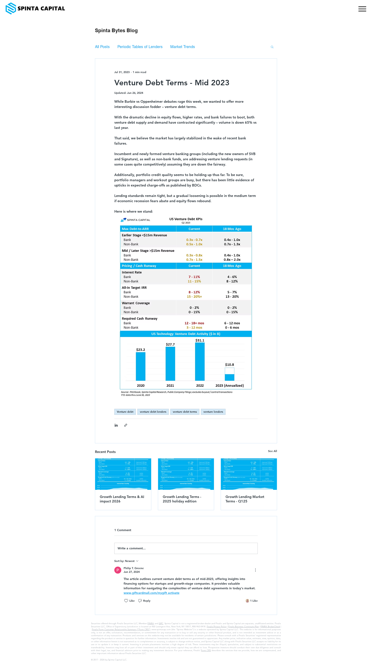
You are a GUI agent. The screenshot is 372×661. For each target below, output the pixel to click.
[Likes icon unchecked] (126, 600)
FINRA (150, 623)
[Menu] (361, 9)
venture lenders (213, 411)
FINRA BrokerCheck (270, 626)
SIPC (161, 623)
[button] (272, 46)
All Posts (102, 46)
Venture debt (125, 411)
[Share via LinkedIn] (116, 425)
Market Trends (182, 46)
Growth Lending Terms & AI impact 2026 (122, 498)
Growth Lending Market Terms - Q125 (245, 498)
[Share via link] (125, 425)
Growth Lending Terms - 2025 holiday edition (182, 498)
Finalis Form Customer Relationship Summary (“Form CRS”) (121, 629)
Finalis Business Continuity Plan (243, 626)
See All (272, 451)
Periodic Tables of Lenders (140, 46)
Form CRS (206, 650)
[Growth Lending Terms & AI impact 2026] (123, 474)
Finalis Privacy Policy (216, 626)
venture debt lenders (153, 411)
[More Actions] (255, 570)
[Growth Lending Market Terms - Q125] (249, 474)
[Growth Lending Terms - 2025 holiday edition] (186, 474)
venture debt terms (185, 411)
